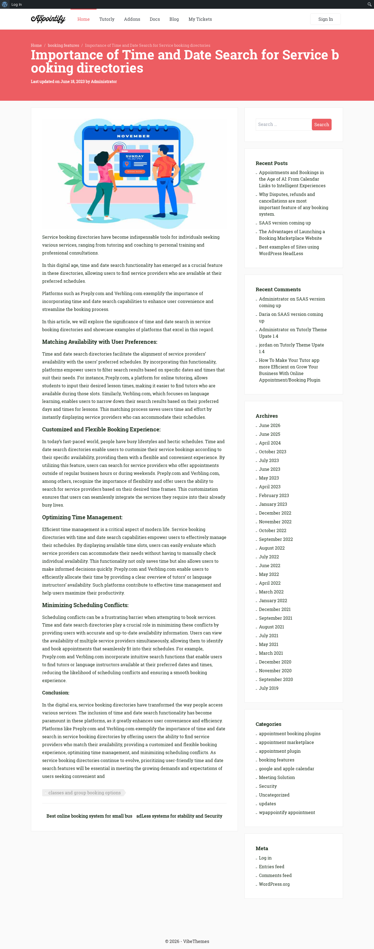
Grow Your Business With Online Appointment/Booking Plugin (289, 373)
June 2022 (269, 566)
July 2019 (268, 688)
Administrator (104, 81)
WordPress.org (274, 884)
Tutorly (106, 19)
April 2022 (270, 583)
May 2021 (268, 644)
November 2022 (275, 522)
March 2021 (271, 653)
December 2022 (275, 513)
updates (267, 804)
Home (83, 19)
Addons (132, 19)
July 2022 (269, 557)
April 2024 (270, 443)
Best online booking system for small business (95, 816)
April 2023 (270, 487)
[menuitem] (5, 4)
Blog (174, 19)
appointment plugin (280, 751)
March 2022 (271, 592)
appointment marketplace (286, 742)
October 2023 (272, 452)
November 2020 (275, 671)
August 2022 (272, 548)
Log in (265, 858)
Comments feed (275, 875)
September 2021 (275, 618)
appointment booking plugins (290, 734)
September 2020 (276, 679)
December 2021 (275, 609)
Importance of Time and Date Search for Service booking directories (185, 61)
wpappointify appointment (287, 812)
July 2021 (268, 636)
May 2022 (269, 574)
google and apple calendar (286, 769)
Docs (155, 19)
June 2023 (269, 469)
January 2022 (273, 601)
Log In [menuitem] (16, 4)
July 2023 (269, 460)
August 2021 (271, 627)
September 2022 (276, 539)
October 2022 (272, 530)
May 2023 (269, 478)
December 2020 (275, 662)
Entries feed (271, 867)
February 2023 (274, 495)
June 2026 (269, 425)
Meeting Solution (277, 777)
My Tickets (200, 19)
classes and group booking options (84, 793)
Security (268, 786)
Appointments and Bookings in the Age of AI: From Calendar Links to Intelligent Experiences (292, 179)
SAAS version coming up (285, 223)
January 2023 (273, 504)
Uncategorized (274, 795)
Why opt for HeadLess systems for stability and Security (163, 816)
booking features (63, 45)
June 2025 (269, 434)
